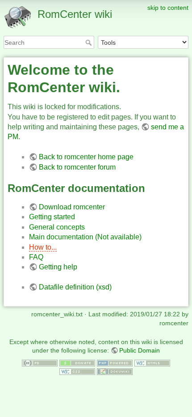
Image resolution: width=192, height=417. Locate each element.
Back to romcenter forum (77, 167)
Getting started (52, 217)
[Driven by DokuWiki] (115, 370)
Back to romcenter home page (86, 157)
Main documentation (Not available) (85, 237)
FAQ (36, 257)
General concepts (57, 227)
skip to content (167, 7)
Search (89, 42)
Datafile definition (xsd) (75, 287)
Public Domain (139, 350)
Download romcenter (72, 207)
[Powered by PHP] (115, 362)
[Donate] (77, 362)
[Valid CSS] (77, 370)
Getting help (58, 267)
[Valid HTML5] (152, 362)
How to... (43, 247)
